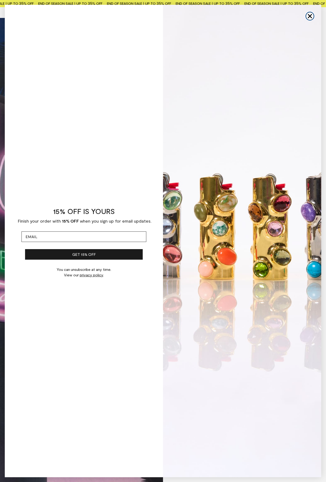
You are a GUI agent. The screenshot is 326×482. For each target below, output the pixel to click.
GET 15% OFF (84, 254)
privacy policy (91, 275)
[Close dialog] (310, 16)
